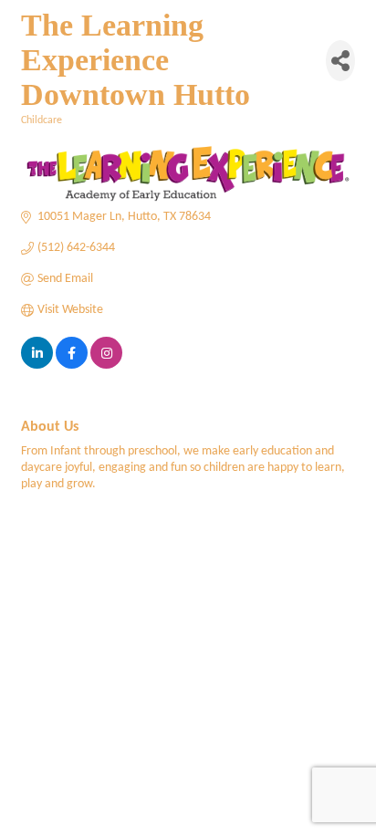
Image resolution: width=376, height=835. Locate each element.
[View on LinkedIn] (37, 365)
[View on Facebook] (72, 365)
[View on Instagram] (106, 365)
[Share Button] (340, 60)
